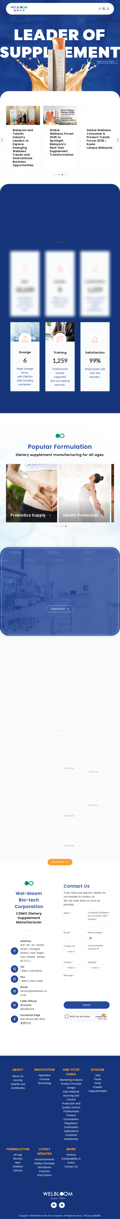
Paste (97, 1079)
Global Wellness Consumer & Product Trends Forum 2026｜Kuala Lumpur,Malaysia (99, 139)
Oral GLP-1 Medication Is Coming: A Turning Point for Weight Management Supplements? (73, 696)
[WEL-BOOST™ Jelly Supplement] (33, 685)
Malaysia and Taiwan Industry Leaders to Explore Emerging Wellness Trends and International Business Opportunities (23, 147)
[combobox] (91, 882)
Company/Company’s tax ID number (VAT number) (98, 859)
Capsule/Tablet (98, 1091)
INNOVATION (44, 1070)
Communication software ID (95, 891)
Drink (98, 1083)
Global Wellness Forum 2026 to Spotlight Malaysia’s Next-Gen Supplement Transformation (62, 142)
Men (17, 1162)
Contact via (69, 890)
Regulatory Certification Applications (71, 1127)
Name (67, 857)
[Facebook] (54, 1205)
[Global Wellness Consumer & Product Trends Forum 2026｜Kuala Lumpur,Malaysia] (97, 107)
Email (66, 876)
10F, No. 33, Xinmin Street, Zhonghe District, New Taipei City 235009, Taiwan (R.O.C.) (32, 896)
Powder (97, 1087)
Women (18, 1158)
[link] (23, 138)
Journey (18, 1080)
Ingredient (44, 1075)
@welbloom (27, 952)
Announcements (44, 1159)
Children (18, 1166)
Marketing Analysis (71, 1079)
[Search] (100, 9)
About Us (18, 1076)
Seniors (18, 1170)
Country (68, 906)
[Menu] (108, 8)
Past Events (44, 1175)
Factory (71, 1154)
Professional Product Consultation (71, 1115)
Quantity (92, 906)
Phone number (95, 876)
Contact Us (71, 1166)
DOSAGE (97, 1070)
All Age (18, 1154)
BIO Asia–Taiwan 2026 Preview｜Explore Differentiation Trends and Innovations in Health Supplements (99, 698)
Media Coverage (44, 1163)
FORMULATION (17, 1149)
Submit (86, 949)
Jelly (98, 1075)
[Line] (62, 1205)
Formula (45, 1079)
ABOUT (17, 1070)
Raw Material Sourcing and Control (71, 1095)
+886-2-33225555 (31, 914)
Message (68, 919)
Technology (45, 1083)
